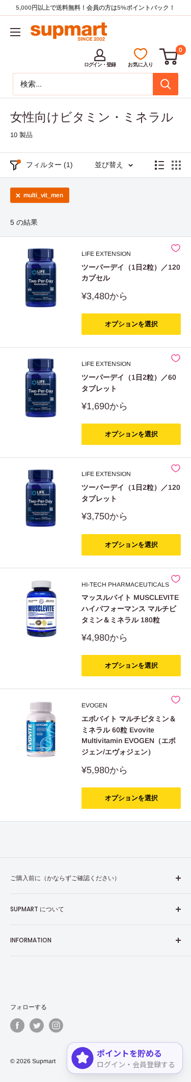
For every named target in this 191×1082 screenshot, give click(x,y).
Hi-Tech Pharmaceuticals (125, 584)
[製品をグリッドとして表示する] (176, 165)
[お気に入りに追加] (176, 248)
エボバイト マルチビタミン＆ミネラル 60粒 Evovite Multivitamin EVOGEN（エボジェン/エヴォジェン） (128, 735)
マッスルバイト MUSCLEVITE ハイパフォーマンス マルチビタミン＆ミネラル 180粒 (130, 608)
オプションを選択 (131, 324)
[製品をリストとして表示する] (159, 165)
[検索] (165, 84)
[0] (169, 56)
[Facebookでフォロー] (17, 1025)
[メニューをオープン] (15, 32)
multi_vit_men (43, 195)
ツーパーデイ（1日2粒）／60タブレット (128, 382)
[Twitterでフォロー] (37, 1025)
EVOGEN (94, 705)
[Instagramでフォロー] (56, 1025)
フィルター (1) (49, 165)
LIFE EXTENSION (106, 253)
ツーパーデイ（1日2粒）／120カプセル (130, 272)
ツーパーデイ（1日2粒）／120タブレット (130, 493)
